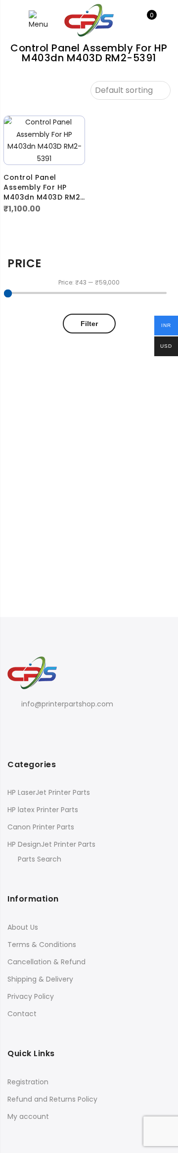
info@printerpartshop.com (67, 704)
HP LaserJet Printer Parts (48, 792)
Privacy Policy (30, 996)
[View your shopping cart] (144, 20)
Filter (89, 324)
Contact (22, 1014)
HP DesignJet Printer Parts (51, 844)
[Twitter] (37, 726)
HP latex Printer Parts (42, 810)
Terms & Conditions (41, 944)
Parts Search (39, 859)
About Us (22, 927)
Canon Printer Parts (40, 827)
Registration (27, 1082)
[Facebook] (16, 726)
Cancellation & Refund (46, 962)
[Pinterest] (57, 726)
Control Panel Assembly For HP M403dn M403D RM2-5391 (44, 187)
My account (28, 1116)
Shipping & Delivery (40, 979)
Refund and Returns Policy (52, 1099)
